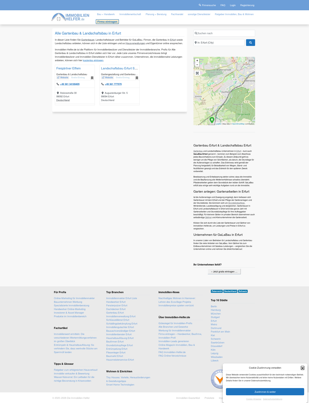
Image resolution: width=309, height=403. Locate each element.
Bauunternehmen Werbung (68, 301)
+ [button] (197, 60)
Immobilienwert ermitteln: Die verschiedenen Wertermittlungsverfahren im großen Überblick (75, 337)
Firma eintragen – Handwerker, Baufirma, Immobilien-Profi (180, 335)
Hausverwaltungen (135, 43)
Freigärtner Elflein (68, 68)
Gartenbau (198, 151)
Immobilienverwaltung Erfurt (121, 316)
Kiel (213, 335)
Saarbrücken (217, 342)
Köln (213, 349)
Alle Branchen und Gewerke (173, 326)
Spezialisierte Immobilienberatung (71, 305)
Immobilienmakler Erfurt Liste (121, 298)
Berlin (214, 306)
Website (64, 77)
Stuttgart (215, 317)
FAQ (222, 5)
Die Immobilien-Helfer (78, 397)
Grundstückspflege (236, 202)
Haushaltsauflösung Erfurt (120, 338)
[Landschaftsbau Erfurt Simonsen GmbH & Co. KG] (212, 120)
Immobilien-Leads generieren (174, 341)
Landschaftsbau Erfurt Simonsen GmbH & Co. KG (135, 68)
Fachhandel (177, 14)
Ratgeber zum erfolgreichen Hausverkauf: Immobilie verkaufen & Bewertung (76, 371)
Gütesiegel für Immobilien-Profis (175, 323)
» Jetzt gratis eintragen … (224, 271)
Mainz (214, 324)
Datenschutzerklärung (272, 399)
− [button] (197, 64)
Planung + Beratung (156, 14)
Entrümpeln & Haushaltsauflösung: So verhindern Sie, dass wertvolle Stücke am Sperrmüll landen (76, 348)
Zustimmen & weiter (265, 391)
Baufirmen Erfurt (115, 341)
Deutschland (63, 100)
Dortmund (216, 328)
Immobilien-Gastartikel (188, 397)
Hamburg (216, 309)
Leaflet (218, 123)
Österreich (217, 291)
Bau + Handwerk (106, 14)
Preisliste (209, 397)
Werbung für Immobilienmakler (175, 330)
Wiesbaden (217, 357)
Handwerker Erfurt (116, 301)
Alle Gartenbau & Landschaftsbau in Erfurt (88, 32)
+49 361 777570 (113, 84)
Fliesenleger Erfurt (115, 352)
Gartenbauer (87, 39)
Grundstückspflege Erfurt (119, 345)
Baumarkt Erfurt (114, 356)
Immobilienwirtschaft (130, 14)
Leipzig (214, 353)
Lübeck (215, 360)
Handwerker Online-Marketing (69, 309)
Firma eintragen (107, 21)
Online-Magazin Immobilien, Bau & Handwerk (177, 346)
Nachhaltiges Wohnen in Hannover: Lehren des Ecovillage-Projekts (177, 299)
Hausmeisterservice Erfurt (120, 359)
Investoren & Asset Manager (69, 312)
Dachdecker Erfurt (116, 309)
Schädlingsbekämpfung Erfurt (121, 323)
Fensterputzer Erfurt (116, 305)
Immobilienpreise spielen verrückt (176, 305)
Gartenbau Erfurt (115, 312)
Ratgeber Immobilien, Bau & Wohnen (234, 14)
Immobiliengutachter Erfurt (120, 327)
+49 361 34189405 (70, 84)
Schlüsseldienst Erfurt (117, 319)
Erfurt (173, 39)
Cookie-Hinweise (253, 399)
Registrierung (247, 5)
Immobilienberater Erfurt (118, 334)
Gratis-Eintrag (78, 77)
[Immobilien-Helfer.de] (70, 16)
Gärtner (208, 217)
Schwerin (216, 338)
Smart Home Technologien (120, 384)
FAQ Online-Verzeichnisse (172, 355)
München (216, 313)
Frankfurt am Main (220, 331)
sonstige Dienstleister (199, 14)
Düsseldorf (216, 346)
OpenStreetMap (238, 123)
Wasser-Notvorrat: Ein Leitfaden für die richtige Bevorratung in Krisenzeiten (74, 378)
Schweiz (243, 291)
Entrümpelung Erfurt (116, 348)
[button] (302, 367)
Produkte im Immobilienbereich (70, 316)
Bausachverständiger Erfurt (120, 330)
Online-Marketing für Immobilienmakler (74, 298)
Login (233, 5)
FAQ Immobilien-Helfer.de (172, 352)
